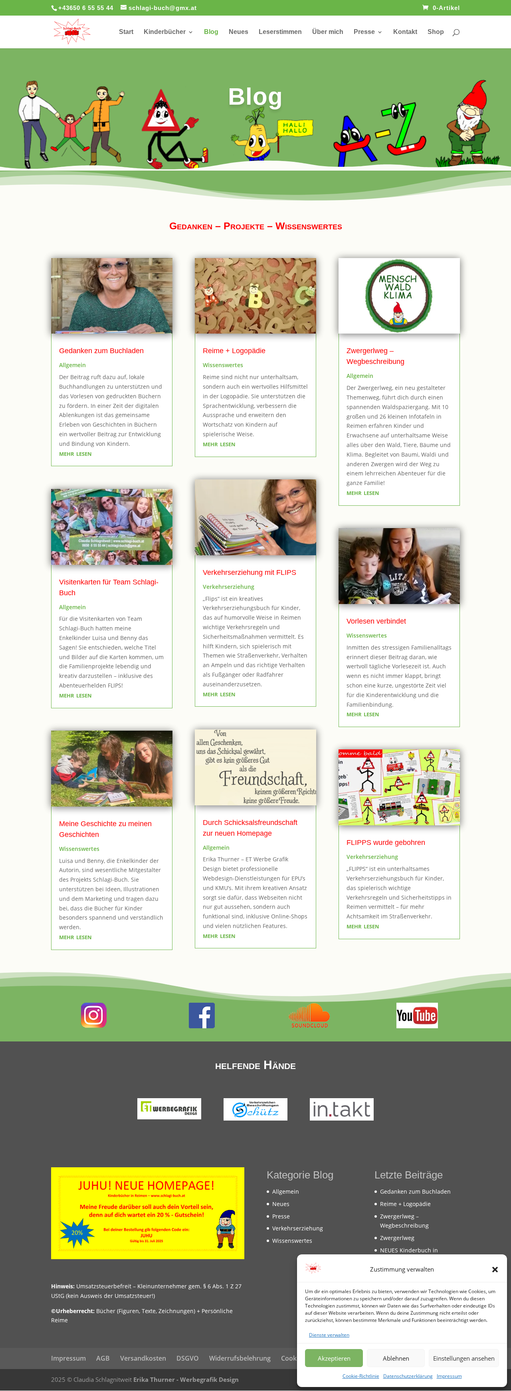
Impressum (449, 1376)
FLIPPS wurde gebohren (386, 843)
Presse (364, 32)
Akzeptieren (334, 1358)
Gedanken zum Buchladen (101, 351)
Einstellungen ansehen (464, 1358)
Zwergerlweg (397, 1238)
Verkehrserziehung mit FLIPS (249, 572)
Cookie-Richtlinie (361, 1376)
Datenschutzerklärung (408, 1376)
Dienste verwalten (329, 1334)
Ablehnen (396, 1358)
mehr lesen (75, 453)
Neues (238, 32)
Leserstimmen (280, 32)
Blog (211, 32)
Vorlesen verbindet (376, 621)
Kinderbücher (165, 32)
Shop (436, 32)
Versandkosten (143, 1358)
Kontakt (405, 32)
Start (126, 32)
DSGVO (187, 1358)
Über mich (327, 32)
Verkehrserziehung (228, 586)
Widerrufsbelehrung (240, 1358)
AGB (103, 1358)
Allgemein (72, 365)
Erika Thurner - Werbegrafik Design (186, 1379)
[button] (495, 1270)
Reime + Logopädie (234, 351)
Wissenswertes (79, 848)
